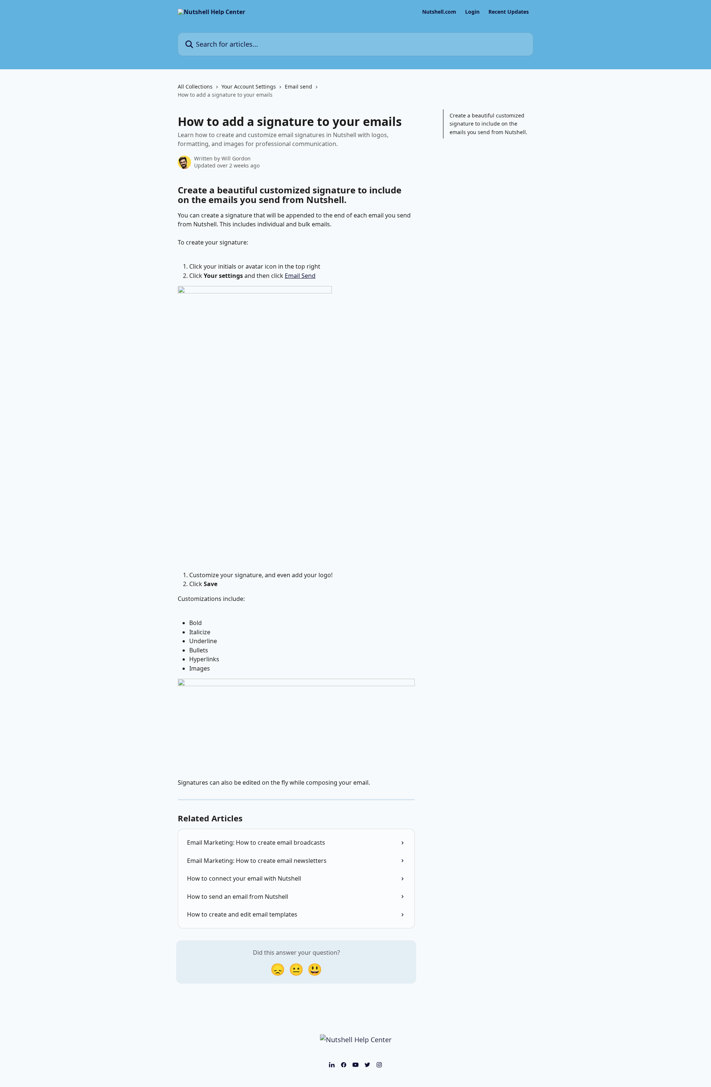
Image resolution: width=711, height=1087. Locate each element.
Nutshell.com (439, 11)
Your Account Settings (248, 86)
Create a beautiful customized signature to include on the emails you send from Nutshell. (488, 124)
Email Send (300, 276)
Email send (298, 86)
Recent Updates (508, 11)
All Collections (195, 86)
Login (472, 11)
